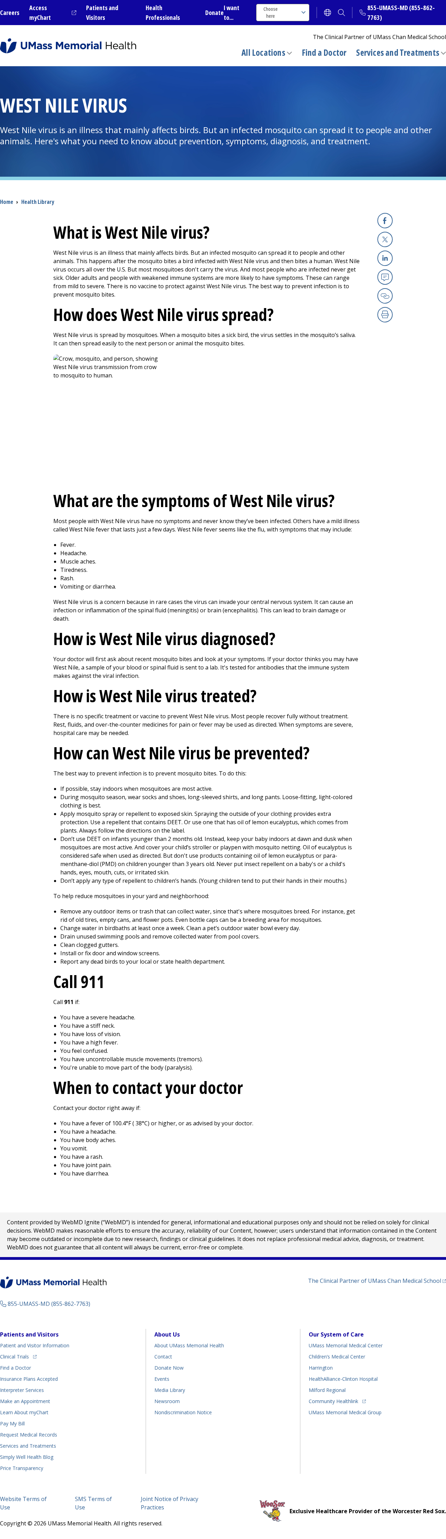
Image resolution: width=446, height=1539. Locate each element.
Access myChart (52, 12)
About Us (167, 1334)
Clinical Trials (18, 1356)
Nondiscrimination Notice (183, 1412)
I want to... (231, 12)
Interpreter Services (22, 1390)
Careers (10, 12)
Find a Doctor (324, 53)
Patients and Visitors (29, 1334)
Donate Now (169, 1367)
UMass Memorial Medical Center (346, 1345)
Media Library (169, 1390)
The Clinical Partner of (377, 1281)
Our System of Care (336, 1334)
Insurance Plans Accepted (29, 1379)
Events (161, 1379)
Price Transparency (21, 1468)
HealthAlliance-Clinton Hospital (343, 1379)
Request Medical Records (28, 1434)
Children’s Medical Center (337, 1356)
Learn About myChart (24, 1412)
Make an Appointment (25, 1401)
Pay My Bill (12, 1423)
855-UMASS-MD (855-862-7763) (49, 1304)
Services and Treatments (397, 52)
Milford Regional (327, 1390)
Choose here (270, 12)
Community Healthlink (333, 1401)
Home (6, 202)
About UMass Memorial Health (189, 1345)
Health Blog (26, 1457)
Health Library (37, 202)
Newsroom (167, 1401)
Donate (214, 12)
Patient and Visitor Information (34, 1345)
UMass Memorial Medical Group (345, 1412)
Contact (163, 1356)
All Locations (263, 52)
